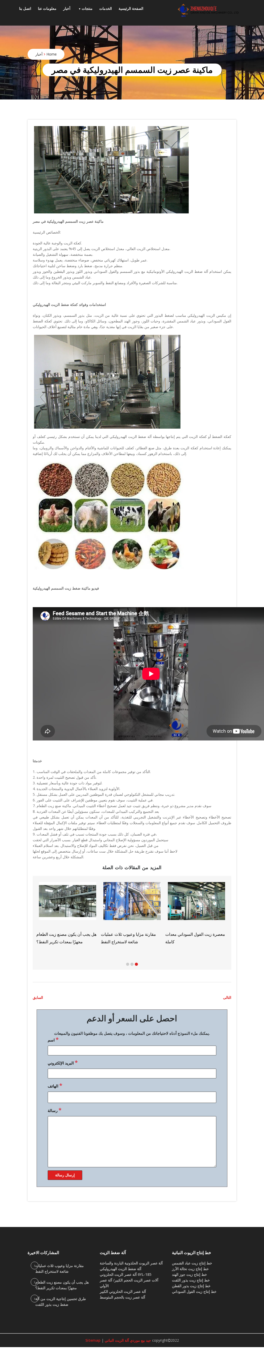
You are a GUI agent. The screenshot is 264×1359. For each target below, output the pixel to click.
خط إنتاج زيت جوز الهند (189, 1274)
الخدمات (105, 8)
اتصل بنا (25, 8)
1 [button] (127, 964)
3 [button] (136, 964)
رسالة (54, 1110)
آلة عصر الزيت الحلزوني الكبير (123, 1291)
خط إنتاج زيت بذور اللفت (191, 1280)
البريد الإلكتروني (63, 1062)
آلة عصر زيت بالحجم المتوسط (122, 1297)
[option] (132, 913)
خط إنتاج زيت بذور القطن (191, 1285)
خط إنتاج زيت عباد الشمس (192, 1263)
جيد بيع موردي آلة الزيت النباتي (127, 1340)
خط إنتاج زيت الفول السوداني (194, 1291)
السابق (38, 997)
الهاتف (55, 1085)
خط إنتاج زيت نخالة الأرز (190, 1268)
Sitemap (93, 1340)
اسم (53, 1039)
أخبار (66, 8)
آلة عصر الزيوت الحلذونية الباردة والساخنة (131, 1263)
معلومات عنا (47, 8)
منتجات (87, 8)
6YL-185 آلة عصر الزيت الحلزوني (125, 1274)
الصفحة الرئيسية (131, 8)
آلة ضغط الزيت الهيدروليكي (120, 1268)
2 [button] (132, 964)
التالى (227, 997)
